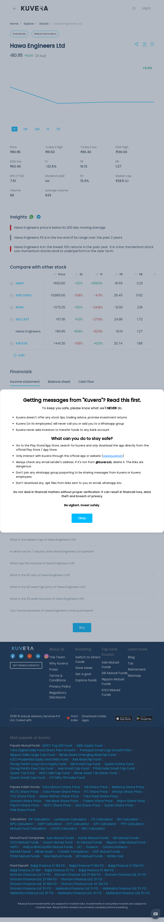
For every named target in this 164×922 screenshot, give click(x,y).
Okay (82, 518)
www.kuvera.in (113, 456)
